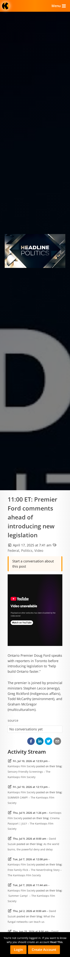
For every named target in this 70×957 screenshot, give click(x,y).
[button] (31, 741)
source (13, 720)
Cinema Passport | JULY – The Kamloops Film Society (34, 823)
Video (38, 550)
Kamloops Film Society (21, 766)
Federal (13, 550)
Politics (26, 550)
